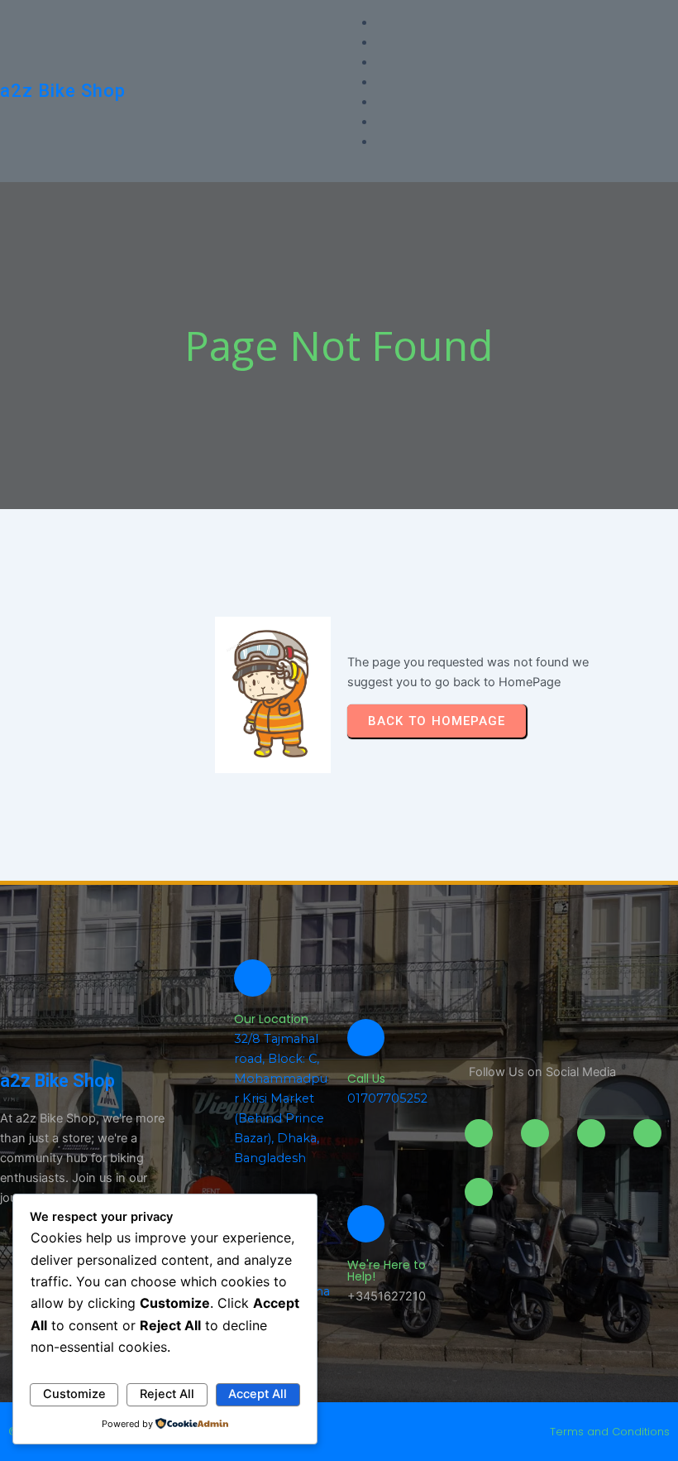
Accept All (257, 1394)
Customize (74, 1394)
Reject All (167, 1394)
